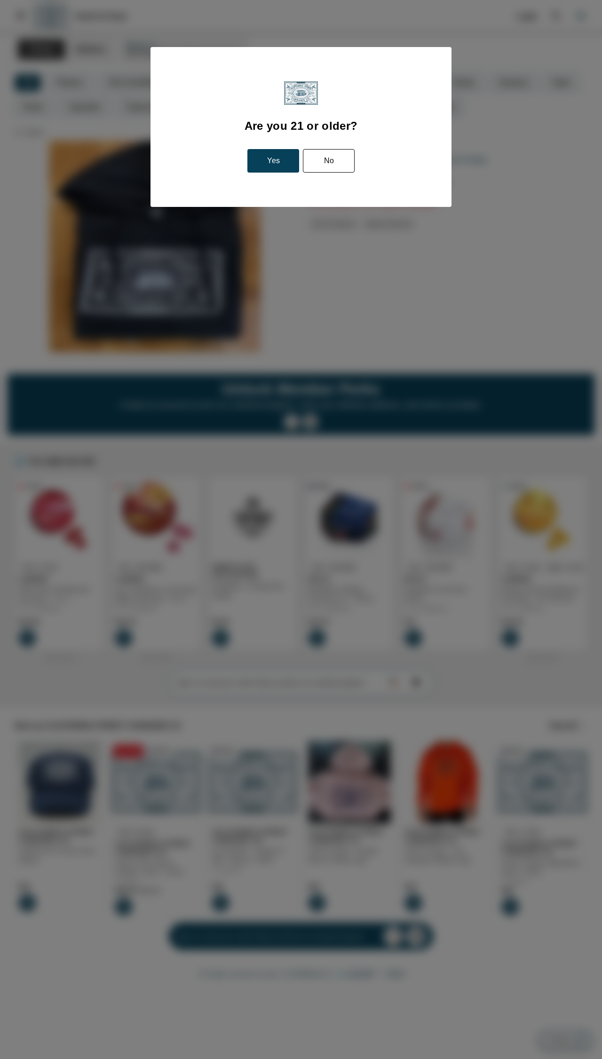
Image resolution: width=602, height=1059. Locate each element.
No (329, 161)
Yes (273, 161)
